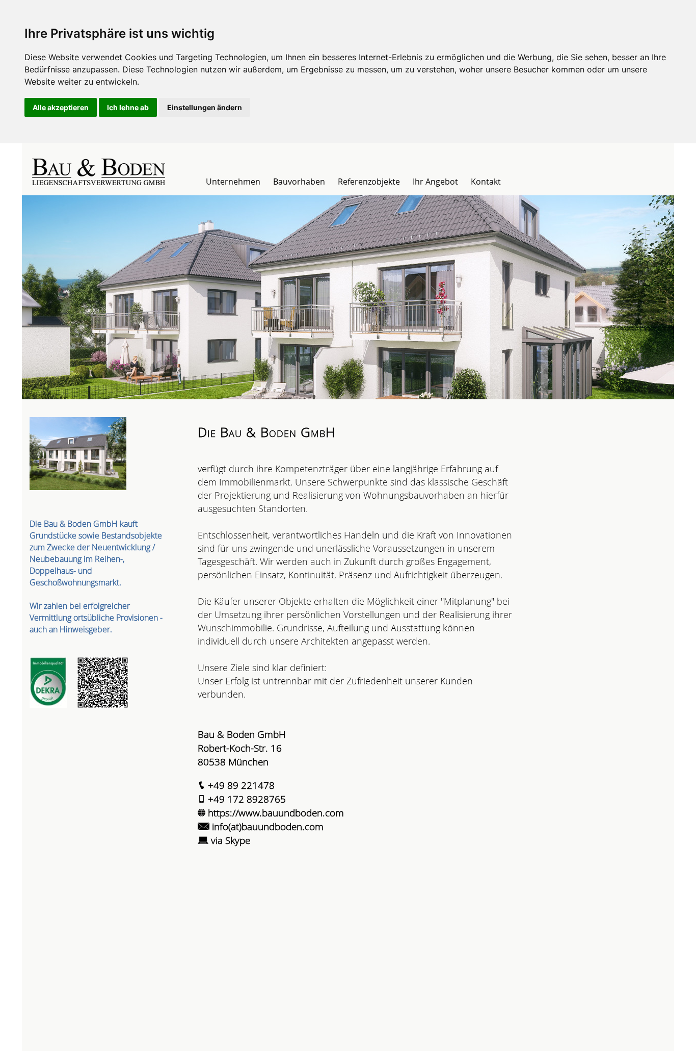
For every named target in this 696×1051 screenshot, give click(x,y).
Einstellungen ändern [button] (204, 107)
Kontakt (486, 181)
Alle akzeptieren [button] (61, 107)
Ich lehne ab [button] (128, 107)
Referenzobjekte (369, 181)
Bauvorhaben (299, 181)
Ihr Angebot (435, 181)
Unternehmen (233, 181)
